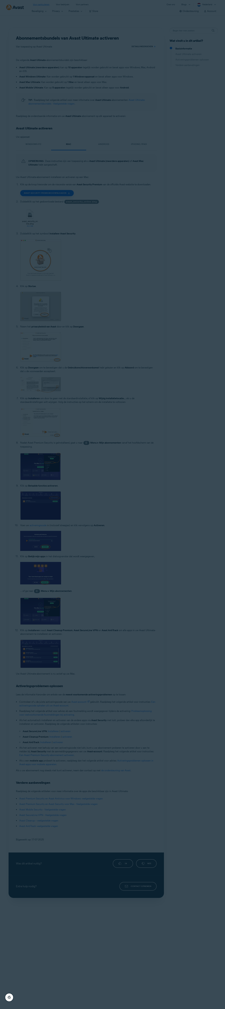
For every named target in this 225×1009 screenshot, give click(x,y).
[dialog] (112, 504)
